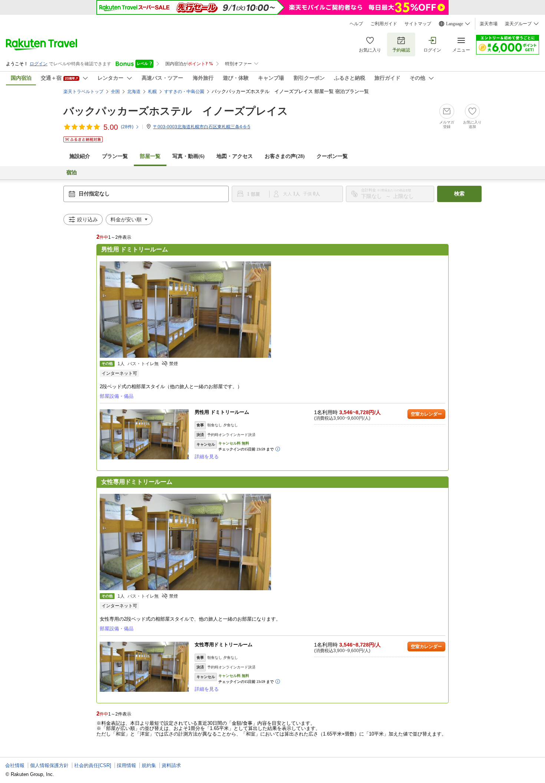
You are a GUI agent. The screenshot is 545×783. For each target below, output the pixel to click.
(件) (127, 127)
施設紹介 (79, 156)
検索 (459, 193)
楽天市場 (489, 23)
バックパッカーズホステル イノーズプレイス (175, 111)
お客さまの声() (285, 156)
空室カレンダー (426, 414)
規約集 (149, 765)
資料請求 (171, 765)
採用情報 (126, 765)
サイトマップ (417, 23)
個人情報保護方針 (49, 765)
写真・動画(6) (188, 156)
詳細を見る (207, 456)
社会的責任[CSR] (92, 765)
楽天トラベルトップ (83, 91)
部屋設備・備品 (116, 396)
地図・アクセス (235, 156)
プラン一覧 (115, 156)
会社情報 (14, 765)
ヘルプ (356, 23)
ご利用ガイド (383, 23)
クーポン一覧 (332, 156)
